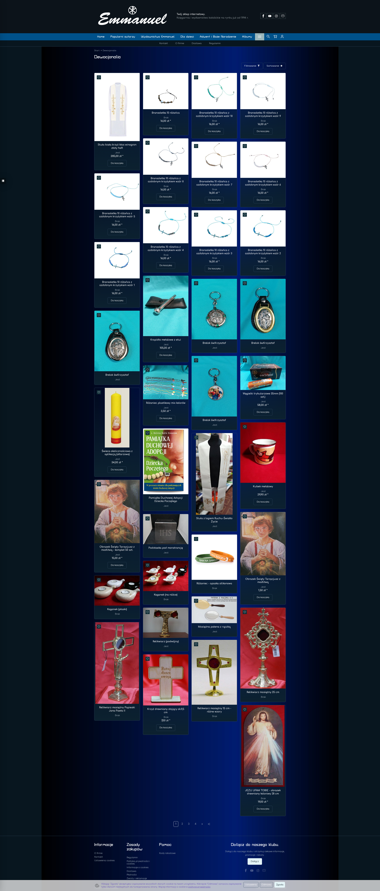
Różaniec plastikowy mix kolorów (165, 403)
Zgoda (279, 885)
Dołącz (255, 861)
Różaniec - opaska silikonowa (214, 583)
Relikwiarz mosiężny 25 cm (263, 692)
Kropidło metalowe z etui (165, 339)
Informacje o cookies (138, 867)
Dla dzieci (187, 36)
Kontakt (163, 43)
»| (209, 824)
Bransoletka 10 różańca (166, 113)
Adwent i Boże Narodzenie (218, 36)
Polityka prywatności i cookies (138, 862)
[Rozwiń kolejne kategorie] (259, 36)
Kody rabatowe (167, 853)
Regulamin (215, 43)
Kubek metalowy (263, 486)
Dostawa (197, 43)
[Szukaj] (268, 36)
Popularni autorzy (122, 36)
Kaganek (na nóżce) (165, 594)
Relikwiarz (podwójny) (166, 641)
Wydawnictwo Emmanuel (158, 36)
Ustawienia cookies (104, 860)
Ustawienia (251, 885)
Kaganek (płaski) (117, 609)
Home (100, 36)
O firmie (179, 43)
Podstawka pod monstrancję (165, 548)
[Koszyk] (275, 36)
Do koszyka (117, 163)
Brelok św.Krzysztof (214, 343)
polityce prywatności (199, 887)
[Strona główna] (132, 15)
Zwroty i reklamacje (137, 878)
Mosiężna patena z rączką (214, 626)
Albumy (247, 36)
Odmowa (266, 885)
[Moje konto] (282, 36)
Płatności (132, 875)
